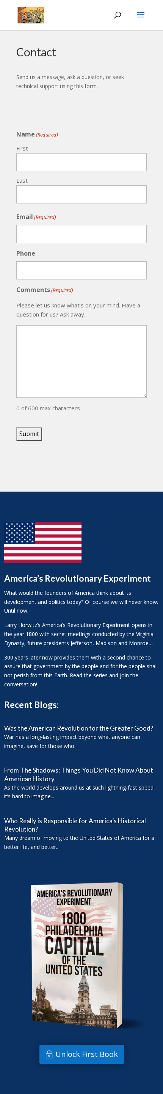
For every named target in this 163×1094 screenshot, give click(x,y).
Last (22, 180)
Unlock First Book (86, 1054)
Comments (44, 290)
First (22, 148)
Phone (25, 253)
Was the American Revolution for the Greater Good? (78, 728)
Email (36, 217)
